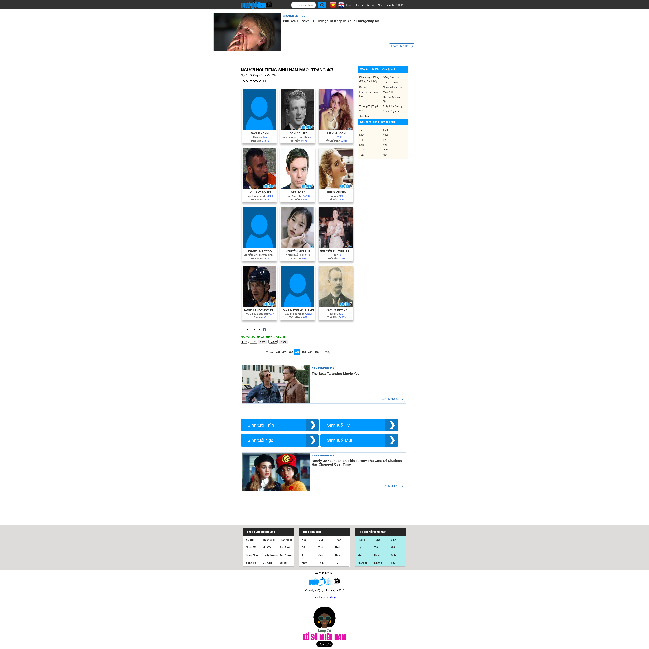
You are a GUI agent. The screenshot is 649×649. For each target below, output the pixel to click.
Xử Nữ (250, 539)
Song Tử (251, 562)
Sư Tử (283, 562)
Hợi (385, 154)
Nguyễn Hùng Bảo (393, 87)
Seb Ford (298, 192)
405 (284, 352)
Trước (270, 352)
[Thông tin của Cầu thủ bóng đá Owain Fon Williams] (297, 305)
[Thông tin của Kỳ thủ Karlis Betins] (336, 305)
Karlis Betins (336, 310)
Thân (362, 149)
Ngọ (361, 144)
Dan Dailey (298, 133)
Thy (393, 562)
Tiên (376, 547)
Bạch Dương (270, 555)
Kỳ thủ (336, 313)
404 (278, 352)
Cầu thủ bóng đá (259, 196)
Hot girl (360, 5)
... (322, 352)
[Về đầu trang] (645, 645)
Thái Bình (336, 258)
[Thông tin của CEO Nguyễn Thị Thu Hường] (336, 246)
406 (291, 352)
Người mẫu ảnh (298, 254)
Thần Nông (285, 539)
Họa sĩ (260, 137)
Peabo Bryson (391, 111)
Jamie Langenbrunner (260, 310)
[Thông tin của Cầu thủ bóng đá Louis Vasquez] (259, 187)
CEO (336, 254)
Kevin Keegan (390, 82)
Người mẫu (384, 5)
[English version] (341, 6)
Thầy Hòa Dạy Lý (392, 106)
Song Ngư (252, 555)
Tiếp (327, 352)
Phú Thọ (298, 258)
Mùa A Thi (388, 92)
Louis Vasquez (259, 192)
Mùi (385, 144)
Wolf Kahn (260, 133)
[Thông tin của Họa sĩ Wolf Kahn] (259, 129)
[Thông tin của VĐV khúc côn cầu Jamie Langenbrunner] (259, 305)
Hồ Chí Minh (336, 140)
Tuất (361, 154)
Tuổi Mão (260, 140)
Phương (362, 562)
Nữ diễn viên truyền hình (260, 254)
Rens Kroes (336, 192)
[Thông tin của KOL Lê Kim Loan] (336, 129)
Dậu (385, 149)
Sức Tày (364, 116)
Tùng (377, 539)
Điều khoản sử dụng (324, 597)
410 (317, 352)
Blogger (336, 196)
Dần (361, 134)
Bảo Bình (284, 547)
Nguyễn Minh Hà (298, 251)
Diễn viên (371, 5)
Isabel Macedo (260, 251)
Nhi (359, 555)
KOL (336, 137)
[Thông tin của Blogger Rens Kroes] (336, 187)
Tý (360, 129)
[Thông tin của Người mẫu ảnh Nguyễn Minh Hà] (297, 246)
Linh (393, 539)
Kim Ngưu (285, 555)
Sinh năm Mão (269, 75)
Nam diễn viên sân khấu (298, 137)
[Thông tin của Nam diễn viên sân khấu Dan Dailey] (297, 129)
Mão (385, 134)
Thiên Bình (269, 539)
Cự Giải (267, 562)
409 (310, 352)
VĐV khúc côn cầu (260, 313)
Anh (393, 555)
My (359, 547)
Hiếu (393, 547)
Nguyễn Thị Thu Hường (336, 251)
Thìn (361, 139)
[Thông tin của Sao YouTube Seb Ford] (297, 187)
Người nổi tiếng (249, 75)
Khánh (378, 562)
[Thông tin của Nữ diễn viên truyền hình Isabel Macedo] (259, 246)
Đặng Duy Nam (391, 77)
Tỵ (384, 139)
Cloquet (260, 317)
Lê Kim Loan (336, 133)
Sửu (385, 129)
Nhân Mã (251, 547)
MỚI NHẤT (398, 5)
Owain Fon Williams (298, 310)
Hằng (377, 555)
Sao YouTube (298, 196)
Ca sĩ (349, 5)
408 (304, 352)
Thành (361, 539)
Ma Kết (267, 547)
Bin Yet (363, 87)
